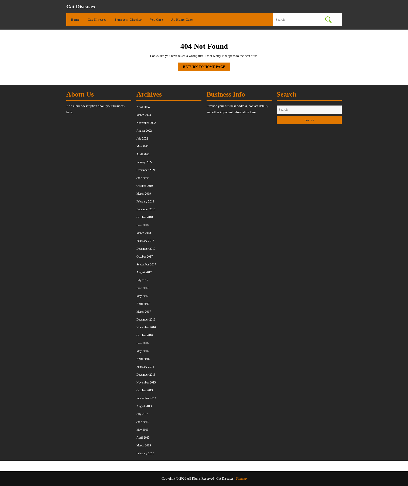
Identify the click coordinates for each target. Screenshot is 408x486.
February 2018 (145, 240)
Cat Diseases (80, 6)
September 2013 (146, 398)
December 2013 (145, 374)
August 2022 (144, 130)
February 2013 (145, 453)
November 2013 (146, 382)
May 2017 (142, 296)
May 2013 (142, 429)
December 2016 (145, 319)
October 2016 (144, 335)
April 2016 (143, 359)
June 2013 (142, 421)
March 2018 (143, 233)
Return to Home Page (206, 68)
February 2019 (145, 201)
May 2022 (142, 146)
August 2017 (144, 272)
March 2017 (143, 311)
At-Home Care (182, 19)
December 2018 (145, 209)
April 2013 (143, 437)
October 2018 (144, 217)
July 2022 (142, 138)
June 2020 (142, 178)
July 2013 (142, 414)
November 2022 (146, 122)
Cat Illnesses (97, 19)
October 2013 (144, 390)
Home (75, 19)
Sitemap (241, 478)
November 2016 (146, 327)
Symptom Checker (128, 19)
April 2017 (143, 303)
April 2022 (143, 154)
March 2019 (143, 193)
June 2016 (142, 343)
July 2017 (142, 280)
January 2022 (144, 162)
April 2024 (143, 107)
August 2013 (144, 406)
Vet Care (156, 19)
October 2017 (144, 256)
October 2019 (144, 185)
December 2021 (145, 170)
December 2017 (145, 248)
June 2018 (142, 225)
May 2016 (142, 351)
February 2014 (145, 366)
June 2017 (142, 288)
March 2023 (143, 115)
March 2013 (143, 445)
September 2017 (146, 264)
